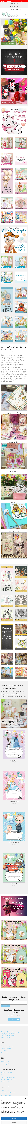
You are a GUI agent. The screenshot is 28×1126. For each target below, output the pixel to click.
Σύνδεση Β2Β (5, 1061)
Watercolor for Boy (6, 1072)
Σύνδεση (9, 1)
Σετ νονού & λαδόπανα (8, 1092)
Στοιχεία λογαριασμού (8, 1046)
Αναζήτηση (15, 6)
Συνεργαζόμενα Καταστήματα (11, 1032)
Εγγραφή (3, 1)
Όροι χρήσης (5, 1037)
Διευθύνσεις (4, 1053)
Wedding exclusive (6, 1081)
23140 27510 (14, 1019)
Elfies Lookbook (6, 1095)
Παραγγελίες (5, 1050)
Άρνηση (14, 1122)
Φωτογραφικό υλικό (8, 1035)
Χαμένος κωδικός (6, 1048)
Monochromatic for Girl (8, 1079)
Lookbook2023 (5, 1090)
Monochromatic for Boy (8, 1077)
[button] (26, 1098)
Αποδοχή (14, 1118)
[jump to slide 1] (9, 726)
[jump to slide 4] (14, 726)
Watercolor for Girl (6, 1075)
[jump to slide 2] (11, 726)
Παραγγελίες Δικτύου (8, 1033)
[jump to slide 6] (17, 726)
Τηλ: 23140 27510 (14, 3)
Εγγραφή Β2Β (5, 1064)
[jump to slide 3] (12, 726)
